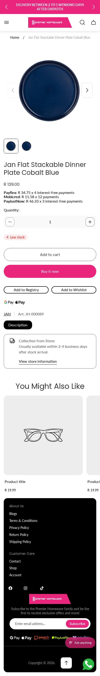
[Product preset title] (43, 435)
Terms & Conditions (23, 521)
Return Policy (18, 535)
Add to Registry (26, 289)
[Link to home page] (50, 599)
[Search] (82, 22)
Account (15, 575)
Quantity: (11, 210)
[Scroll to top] (66, 663)
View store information (38, 361)
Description (17, 325)
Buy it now (50, 271)
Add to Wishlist (74, 289)
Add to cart (50, 254)
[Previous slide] (6, 7)
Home (14, 37)
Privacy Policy (19, 528)
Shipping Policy (20, 542)
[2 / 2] (26, 146)
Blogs (13, 514)
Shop (13, 568)
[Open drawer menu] (6, 22)
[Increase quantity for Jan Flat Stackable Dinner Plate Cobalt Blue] (90, 221)
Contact (15, 561)
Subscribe (77, 624)
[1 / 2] (11, 146)
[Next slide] (93, 7)
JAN (7, 314)
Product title (15, 481)
